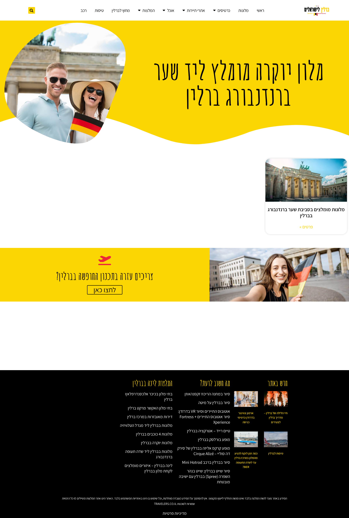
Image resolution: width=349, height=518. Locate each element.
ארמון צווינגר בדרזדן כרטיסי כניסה (246, 417)
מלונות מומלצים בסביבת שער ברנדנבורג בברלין (306, 212)
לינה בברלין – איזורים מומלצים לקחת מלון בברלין (148, 468)
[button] (31, 10)
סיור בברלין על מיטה (214, 402)
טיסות (99, 10)
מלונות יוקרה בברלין (156, 442)
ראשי (260, 10)
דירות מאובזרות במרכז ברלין (149, 416)
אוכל (170, 10)
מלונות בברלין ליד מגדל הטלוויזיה (146, 425)
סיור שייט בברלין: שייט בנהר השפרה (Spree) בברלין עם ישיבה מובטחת (204, 476)
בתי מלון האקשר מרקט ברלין (150, 408)
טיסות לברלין (275, 453)
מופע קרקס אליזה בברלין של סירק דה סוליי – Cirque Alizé (203, 450)
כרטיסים (224, 10)
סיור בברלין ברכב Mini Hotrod (206, 462)
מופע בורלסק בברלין (214, 439)
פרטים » (306, 227)
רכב (84, 10)
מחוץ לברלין (121, 10)
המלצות (148, 10)
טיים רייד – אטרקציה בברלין (208, 430)
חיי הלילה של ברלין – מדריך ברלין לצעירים (276, 417)
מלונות (243, 10)
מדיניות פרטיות (175, 513)
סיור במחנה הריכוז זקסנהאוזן (207, 394)
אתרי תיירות (196, 10)
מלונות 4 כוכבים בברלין (154, 434)
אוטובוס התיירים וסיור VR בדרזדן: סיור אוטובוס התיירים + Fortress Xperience (204, 416)
